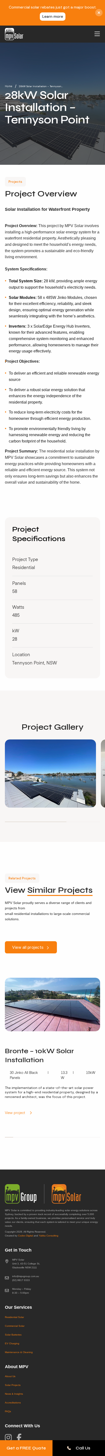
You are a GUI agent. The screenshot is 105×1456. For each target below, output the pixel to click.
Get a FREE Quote (26, 1448)
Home (8, 86)
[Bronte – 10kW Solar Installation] (52, 1050)
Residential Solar (14, 1317)
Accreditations (13, 1402)
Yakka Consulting (48, 1235)
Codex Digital (25, 1235)
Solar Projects (13, 1385)
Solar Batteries (13, 1334)
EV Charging (12, 1343)
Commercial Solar (14, 1326)
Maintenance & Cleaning (19, 1352)
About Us (10, 1376)
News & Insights (14, 1393)
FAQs (8, 1411)
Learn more (52, 16)
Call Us (83, 1448)
